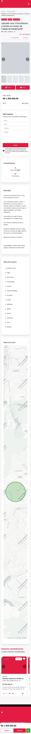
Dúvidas (6, 730)
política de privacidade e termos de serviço (16, 152)
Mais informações (10, 262)
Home (3, 11)
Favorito (26, 37)
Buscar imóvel (11, 11)
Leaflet (10, 638)
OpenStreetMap (17, 638)
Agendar (19, 730)
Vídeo (23, 87)
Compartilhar (15, 37)
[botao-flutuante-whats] (28, 730)
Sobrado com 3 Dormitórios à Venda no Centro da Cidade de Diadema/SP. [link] (15, 14)
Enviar (15, 145)
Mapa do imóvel (9, 342)
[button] (3, 59)
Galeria (9, 87)
